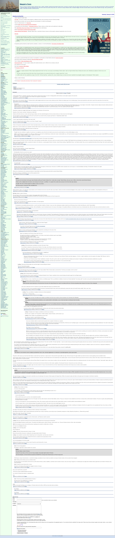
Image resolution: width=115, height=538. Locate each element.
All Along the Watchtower (4, 84)
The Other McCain (3, 202)
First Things (2, 208)
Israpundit (2, 74)
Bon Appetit (2, 95)
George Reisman (3, 185)
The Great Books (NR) (4, 121)
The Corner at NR (3, 284)
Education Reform (3, 146)
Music (1, 56)
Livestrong (2, 106)
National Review (3, 193)
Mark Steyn (2, 192)
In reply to (14, 503)
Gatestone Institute (3, 260)
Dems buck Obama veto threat (37, 59)
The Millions (2, 123)
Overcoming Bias (3, 110)
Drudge (2, 254)
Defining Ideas (3, 252)
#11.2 (15, 348)
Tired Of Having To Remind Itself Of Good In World (26, 29)
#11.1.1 (17, 208)
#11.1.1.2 (18, 216)
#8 (13, 160)
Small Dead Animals (4, 80)
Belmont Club (3, 173)
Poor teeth (16, 19)
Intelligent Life (3, 262)
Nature (2, 223)
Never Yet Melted (3, 195)
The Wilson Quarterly (4, 299)
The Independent (3, 291)
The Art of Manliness (4, 116)
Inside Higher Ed (3, 148)
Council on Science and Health (5, 164)
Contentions (2, 249)
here (39, 514)
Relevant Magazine (3, 213)
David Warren (3, 77)
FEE (1, 255)
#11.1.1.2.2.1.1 (23, 276)
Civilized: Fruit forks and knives (5, 41)
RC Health (2, 166)
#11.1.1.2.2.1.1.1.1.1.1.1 (30, 324)
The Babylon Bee (3, 118)
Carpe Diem (2, 132)
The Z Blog (2, 124)
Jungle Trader (3, 105)
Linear (65, 93)
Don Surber (2, 179)
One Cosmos (3, 236)
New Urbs (2, 108)
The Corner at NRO (4, 285)
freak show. (29, 22)
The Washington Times (4, 297)
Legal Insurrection (3, 159)
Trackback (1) (39, 80)
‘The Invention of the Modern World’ (57, 43)
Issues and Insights (4, 189)
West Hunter (2, 126)
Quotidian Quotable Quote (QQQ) (5, 60)
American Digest (3, 90)
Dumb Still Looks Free (4, 180)
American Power (3, 170)
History (2, 53)
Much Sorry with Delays (4, 15)
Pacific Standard (3, 270)
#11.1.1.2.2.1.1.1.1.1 (27, 309)
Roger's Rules (3, 277)
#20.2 (15, 493)
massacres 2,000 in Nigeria (24, 66)
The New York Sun (3, 294)
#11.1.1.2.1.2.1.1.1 (26, 253)
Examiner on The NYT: (20, 67)
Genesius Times (3, 101)
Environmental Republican (4, 182)
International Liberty (4, 158)
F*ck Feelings (3, 233)
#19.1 (15, 481)
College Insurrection (4, 145)
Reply (27, 97)
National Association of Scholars (5, 149)
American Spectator (4, 92)
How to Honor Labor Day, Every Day (6, 18)
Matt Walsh (2, 107)
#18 (14, 443)
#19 (14, 476)
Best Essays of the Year (4, 49)
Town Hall (2, 301)
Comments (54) (35, 80)
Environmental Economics (4, 135)
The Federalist (3, 288)
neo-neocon (2, 194)
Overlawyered (3, 161)
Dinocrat (2, 178)
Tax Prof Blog (3, 162)
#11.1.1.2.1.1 (21, 223)
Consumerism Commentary (5, 133)
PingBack (15, 86)
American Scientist (3, 216)
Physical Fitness (3, 58)
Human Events (3, 261)
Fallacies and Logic (3, 51)
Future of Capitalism (4, 183)
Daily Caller (2, 250)
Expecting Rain (3, 86)
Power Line (2, 197)
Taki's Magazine (3, 115)
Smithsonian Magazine (4, 278)
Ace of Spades (3, 168)
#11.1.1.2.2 (20, 267)
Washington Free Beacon (4, 304)
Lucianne (2, 263)
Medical (2, 55)
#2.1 (15, 107)
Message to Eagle (3, 222)
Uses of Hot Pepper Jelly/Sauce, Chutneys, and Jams (5, 36)
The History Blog (3, 122)
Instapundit (2, 103)
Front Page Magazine (4, 259)
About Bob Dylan (3, 83)
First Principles (3, 256)
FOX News (2, 258)
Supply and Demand (4, 141)
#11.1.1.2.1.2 (21, 231)
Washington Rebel (3, 204)
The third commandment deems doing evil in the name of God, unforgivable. (78, 218)
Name (14, 498)
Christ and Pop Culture (4, 207)
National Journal (3, 265)
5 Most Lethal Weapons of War (26, 61)
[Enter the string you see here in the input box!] (20, 525)
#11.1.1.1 (18, 211)
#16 (14, 418)
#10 (14, 190)
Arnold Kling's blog (3, 172)
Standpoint (2, 279)
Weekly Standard (3, 307)
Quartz (2, 273)
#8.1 (15, 164)
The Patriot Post (3, 295)
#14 (14, 384)
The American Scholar (4, 281)
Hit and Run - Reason (4, 187)
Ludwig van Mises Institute (5, 137)
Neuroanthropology (3, 235)
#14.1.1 (17, 407)
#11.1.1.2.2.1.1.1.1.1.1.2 (30, 328)
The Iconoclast (3, 201)
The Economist (3, 286)
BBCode (18, 528)
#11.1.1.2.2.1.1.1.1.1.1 (29, 318)
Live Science (3, 221)
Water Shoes (2, 30)
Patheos (2, 210)
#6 (13, 144)
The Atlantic (2, 117)
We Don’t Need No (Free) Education (21, 31)
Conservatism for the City (33, 26)
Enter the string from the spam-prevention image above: (26, 526)
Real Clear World (3, 275)
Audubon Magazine (3, 94)
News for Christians (4, 209)
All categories (3, 65)
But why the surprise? (59, 57)
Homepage (14, 501)
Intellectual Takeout (3, 104)
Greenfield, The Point (4, 186)
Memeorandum (3, 264)
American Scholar (3, 91)
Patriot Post (2, 272)
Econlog (2, 134)
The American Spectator (4, 282)
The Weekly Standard (4, 298)
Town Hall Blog (3, 302)
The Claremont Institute (4, 283)
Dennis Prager (3, 253)
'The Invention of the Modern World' (25, 138)
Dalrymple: (16, 33)
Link (25, 168)
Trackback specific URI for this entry (63, 84)
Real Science (3, 228)
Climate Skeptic (3, 218)
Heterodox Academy (4, 147)
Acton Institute (3, 206)
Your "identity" (3, 33)
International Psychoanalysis (5, 234)
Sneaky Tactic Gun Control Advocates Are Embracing (27, 24)
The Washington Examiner (5, 296)
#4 (13, 122)
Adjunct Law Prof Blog (4, 157)
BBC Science (3, 217)
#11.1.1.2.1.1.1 (23, 227)
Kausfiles (2, 190)
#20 (14, 486)
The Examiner (3, 287)
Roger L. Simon (3, 198)
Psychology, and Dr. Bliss (4, 59)
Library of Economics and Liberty (5, 136)
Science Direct (3, 230)
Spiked (2, 81)
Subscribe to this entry (22, 531)
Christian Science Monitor (4, 246)
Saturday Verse (3, 61)
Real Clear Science (3, 227)
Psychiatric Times (3, 237)
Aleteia (2, 89)
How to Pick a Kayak (4, 40)
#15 (14, 414)
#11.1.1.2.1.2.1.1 (24, 250)
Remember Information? (22, 530)
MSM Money (2, 139)
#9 (13, 174)
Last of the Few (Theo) (4, 79)
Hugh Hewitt (2, 188)
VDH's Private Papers (4, 203)
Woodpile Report (3, 127)
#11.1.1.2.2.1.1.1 (24, 289)
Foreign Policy (3, 257)
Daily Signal (2, 251)
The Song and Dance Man (4, 63)
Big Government (3, 174)
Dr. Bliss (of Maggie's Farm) (5, 232)
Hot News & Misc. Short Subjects (5, 54)
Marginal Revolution (4, 138)
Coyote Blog (2, 97)
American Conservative (4, 169)
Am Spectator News (4, 239)
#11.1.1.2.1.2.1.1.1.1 (27, 261)
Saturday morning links (18, 16)
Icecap (2, 219)
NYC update (2, 24)
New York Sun (3, 268)
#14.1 (15, 392)
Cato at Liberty (3, 175)
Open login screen (3, 311)
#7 (13, 149)
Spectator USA (3, 113)
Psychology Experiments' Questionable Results (4, 44)
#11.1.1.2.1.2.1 (23, 242)
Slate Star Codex (3, 238)
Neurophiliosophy (3, 224)
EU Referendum (3, 78)
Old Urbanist (2, 109)
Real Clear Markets (3, 140)
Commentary (3, 248)
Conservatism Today (4, 176)
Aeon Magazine (3, 88)
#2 (13, 101)
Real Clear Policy (3, 274)
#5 (13, 129)
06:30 (31, 80)
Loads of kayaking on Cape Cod (5, 42)
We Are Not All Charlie (18, 62)
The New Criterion (3, 293)
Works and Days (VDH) (4, 308)
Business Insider (3, 129)
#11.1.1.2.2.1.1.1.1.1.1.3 (30, 339)
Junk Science (3, 220)
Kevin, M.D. (2, 165)
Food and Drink (3, 52)
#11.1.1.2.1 (20, 220)
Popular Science (3, 226)
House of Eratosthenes (4, 102)
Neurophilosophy (3, 225)
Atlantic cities (3, 93)
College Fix (2, 144)
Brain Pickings (3, 96)
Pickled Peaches (3, 29)
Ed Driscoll (2, 181)
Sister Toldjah (3, 200)
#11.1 (15, 202)
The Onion (2, 153)
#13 (14, 377)
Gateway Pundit (3, 184)
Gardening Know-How (4, 100)
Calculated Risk (3, 131)
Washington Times (3, 306)
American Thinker (3, 243)
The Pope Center (3, 150)
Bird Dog (19, 80)
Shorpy (2, 112)
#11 (13, 197)
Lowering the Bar (3, 160)
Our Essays (2, 57)
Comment (14, 505)
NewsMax (2, 269)
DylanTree (2, 85)
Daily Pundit (2, 177)
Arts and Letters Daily (4, 244)
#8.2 (15, 168)
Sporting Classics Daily (4, 114)
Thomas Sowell (3, 300)
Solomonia (2, 75)
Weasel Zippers (3, 205)
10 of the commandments (40, 226)
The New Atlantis (3, 292)
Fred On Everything (4, 99)
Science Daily (3, 229)
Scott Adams (2, 111)
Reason (2, 276)
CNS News (2, 247)
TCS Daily (2, 280)
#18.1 (15, 467)
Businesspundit (3, 130)
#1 (13, 97)
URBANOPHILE (3, 125)
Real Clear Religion (3, 211)
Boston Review (3, 245)
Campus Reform (3, 143)
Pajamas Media (3, 271)
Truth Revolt (2, 303)
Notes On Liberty (3, 196)
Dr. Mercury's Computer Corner (5, 50)
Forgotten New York (4, 98)
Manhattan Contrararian (4, 191)
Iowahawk (2, 152)
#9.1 (15, 187)
